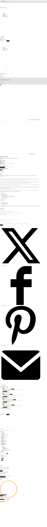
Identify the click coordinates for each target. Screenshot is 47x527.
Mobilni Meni (3, 433)
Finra (2, 442)
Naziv (1, 220)
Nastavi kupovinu (2, 501)
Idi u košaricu (6, 501)
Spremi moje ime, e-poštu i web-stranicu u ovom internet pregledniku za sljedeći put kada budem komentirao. (15, 223)
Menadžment (3, 438)
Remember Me (3, 469)
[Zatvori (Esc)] (5, 494)
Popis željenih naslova (5, 448)
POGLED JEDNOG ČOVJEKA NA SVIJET (7, 401)
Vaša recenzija (2, 219)
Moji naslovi (2, 36)
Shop (2, 446)
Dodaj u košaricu (2, 167)
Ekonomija (4, 165)
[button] (3, 39)
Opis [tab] (2, 171)
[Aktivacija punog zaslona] (2, 494)
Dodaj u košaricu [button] (5, 391)
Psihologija (2, 440)
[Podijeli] (4, 494)
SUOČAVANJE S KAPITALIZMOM (7, 406)
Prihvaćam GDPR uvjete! (4, 415)
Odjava (4, 447)
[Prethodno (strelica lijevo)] (1, 495)
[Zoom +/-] (1, 494)
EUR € (2, 460)
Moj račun (4, 449)
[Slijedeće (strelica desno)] (2, 495)
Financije (2, 436)
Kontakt (2, 451)
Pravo (2, 439)
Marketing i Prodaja (4, 437)
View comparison (2, 499)
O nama (2, 452)
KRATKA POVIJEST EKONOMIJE (7, 390)
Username (8, 468)
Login (0, 479)
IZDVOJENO (2, 444)
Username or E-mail (9, 475)
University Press (3, 441)
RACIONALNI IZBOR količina (3, 166)
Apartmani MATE (3, 0)
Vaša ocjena (2, 214)
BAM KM (2, 459)
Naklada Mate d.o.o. (6, 430)
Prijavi (7, 414)
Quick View (11, 394)
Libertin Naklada (3, 443)
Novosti (2, 450)
